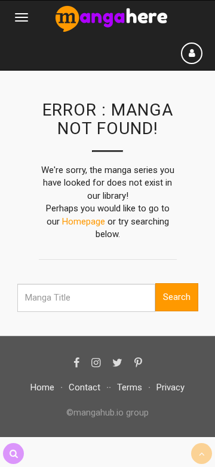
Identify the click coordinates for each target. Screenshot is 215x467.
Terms (129, 387)
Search (177, 297)
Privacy (170, 387)
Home (42, 387)
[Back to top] (201, 453)
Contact (84, 387)
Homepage (83, 221)
